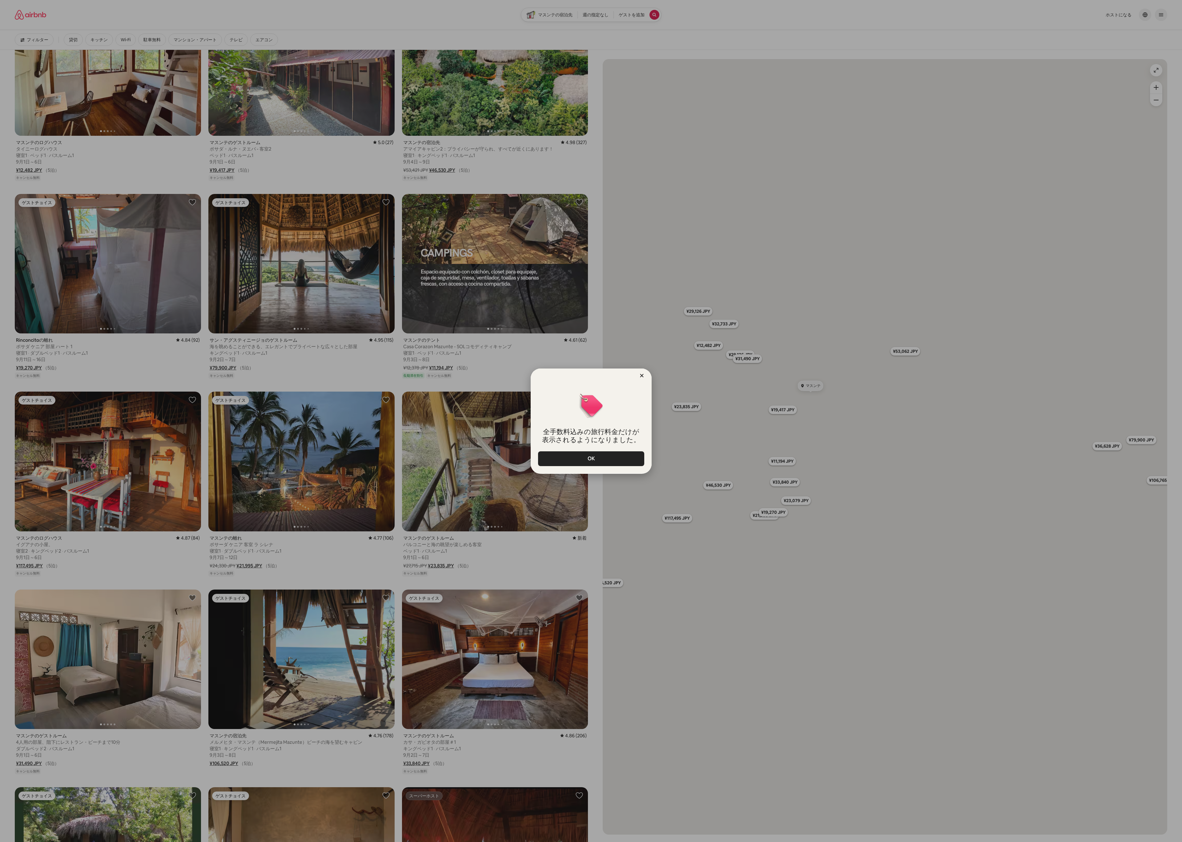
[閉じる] (641, 375)
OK (591, 458)
